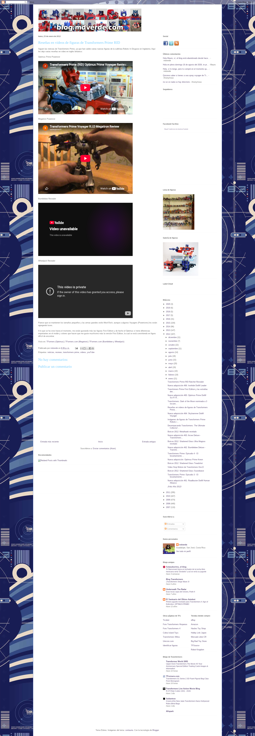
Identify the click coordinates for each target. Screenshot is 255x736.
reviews (58, 352)
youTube (90, 352)
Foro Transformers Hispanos (175, 624)
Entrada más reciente (49, 442)
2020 (168, 304)
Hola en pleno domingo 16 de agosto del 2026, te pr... (186, 65)
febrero (171, 375)
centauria (129, 730)
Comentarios (172, 529)
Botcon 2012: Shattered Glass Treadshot (185, 463)
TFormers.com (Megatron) (76, 342)
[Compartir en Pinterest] (92, 348)
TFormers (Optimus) (55, 342)
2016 (168, 319)
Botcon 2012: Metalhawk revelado (182, 432)
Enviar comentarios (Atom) (104, 448)
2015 (168, 323)
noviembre (173, 341)
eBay (193, 620)
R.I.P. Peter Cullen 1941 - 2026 (178, 691)
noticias (51, 352)
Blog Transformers (174, 579)
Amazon (194, 624)
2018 (168, 312)
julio (170, 356)
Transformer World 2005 (177, 661)
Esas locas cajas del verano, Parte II (180, 592)
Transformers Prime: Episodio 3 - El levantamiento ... (183, 476)
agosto (171, 352)
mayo (171, 363)
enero (171, 378)
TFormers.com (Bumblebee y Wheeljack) (106, 342)
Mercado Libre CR (198, 637)
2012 (168, 334)
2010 (168, 496)
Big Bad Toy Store (199, 641)
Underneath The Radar (176, 589)
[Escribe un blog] (84, 348)
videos (83, 352)
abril (170, 367)
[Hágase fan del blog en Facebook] (165, 45)
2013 (168, 330)
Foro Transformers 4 (171, 628)
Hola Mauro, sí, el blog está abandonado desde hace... (186, 58)
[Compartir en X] (87, 348)
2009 (168, 500)
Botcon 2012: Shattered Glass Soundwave (186, 471)
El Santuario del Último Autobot (180, 599)
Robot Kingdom (197, 650)
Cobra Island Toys (170, 633)
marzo (171, 371)
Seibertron (171, 699)
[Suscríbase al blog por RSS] (176, 45)
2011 (168, 492)
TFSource (195, 645)
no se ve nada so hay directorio (176, 82)
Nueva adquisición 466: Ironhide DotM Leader (187, 385)
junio (170, 360)
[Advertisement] (92, 483)
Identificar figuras (170, 645)
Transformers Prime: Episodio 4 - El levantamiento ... (183, 454)
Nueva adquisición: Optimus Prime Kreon (185, 459)
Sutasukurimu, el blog (176, 567)
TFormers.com (172, 676)
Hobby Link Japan (198, 633)
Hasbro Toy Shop (198, 628)
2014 (168, 326)
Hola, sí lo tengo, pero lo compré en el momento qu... (186, 69)
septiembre (173, 348)
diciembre (172, 337)
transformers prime (71, 352)
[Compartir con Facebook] (90, 348)
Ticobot (166, 620)
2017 (168, 315)
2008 (168, 503)
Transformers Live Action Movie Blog (183, 689)
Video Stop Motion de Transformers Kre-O (186, 467)
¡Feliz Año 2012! (175, 486)
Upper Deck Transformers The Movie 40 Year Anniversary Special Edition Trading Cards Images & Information (187, 666)
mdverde (183, 545)
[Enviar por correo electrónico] (81, 348)
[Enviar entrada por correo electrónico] (76, 348)
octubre (171, 345)
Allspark (170, 711)
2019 (168, 308)
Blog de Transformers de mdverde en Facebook (176, 129)
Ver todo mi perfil (183, 551)
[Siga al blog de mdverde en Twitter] (171, 45)
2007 (168, 507)
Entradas (170, 524)
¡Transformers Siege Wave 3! (177, 582)
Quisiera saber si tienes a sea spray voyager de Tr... (185, 75)
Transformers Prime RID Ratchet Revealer (186, 382)
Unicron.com (168, 641)
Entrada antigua (149, 442)
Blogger (155, 730)
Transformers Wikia (171, 637)
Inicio (100, 442)
